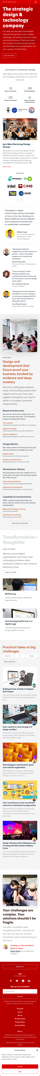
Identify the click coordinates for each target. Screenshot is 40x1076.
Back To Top (20, 967)
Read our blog (9, 661)
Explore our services (20, 523)
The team (20, 1009)
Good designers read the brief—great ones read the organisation (20, 752)
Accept (20, 1066)
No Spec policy (20, 1019)
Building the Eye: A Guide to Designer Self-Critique (20, 676)
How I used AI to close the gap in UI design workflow (20, 714)
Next (22, 200)
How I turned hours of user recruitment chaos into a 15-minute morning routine (20, 789)
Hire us (20, 1015)
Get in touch (9, 55)
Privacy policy (20, 1022)
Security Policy (20, 1025)
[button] (37, 1050)
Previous (17, 200)
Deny (20, 1072)
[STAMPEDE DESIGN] (9, 2)
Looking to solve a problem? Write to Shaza (22, 947)
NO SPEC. (20, 1045)
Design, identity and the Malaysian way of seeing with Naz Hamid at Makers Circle (20, 830)
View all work (10, 572)
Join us (20, 1012)
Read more (7, 166)
